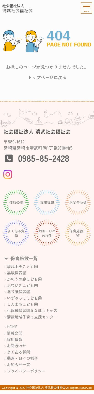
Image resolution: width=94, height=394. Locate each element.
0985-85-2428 (43, 157)
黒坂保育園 (16, 272)
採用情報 (14, 339)
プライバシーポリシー (26, 371)
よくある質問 (18, 352)
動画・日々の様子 (22, 358)
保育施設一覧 (23, 258)
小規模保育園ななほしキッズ (32, 310)
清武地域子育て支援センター (32, 317)
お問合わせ (16, 345)
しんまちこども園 (22, 304)
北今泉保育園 (18, 291)
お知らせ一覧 (18, 364)
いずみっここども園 (24, 298)
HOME (12, 326)
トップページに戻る (47, 77)
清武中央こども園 (22, 266)
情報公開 (14, 333)
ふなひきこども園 (22, 285)
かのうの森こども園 (24, 279)
